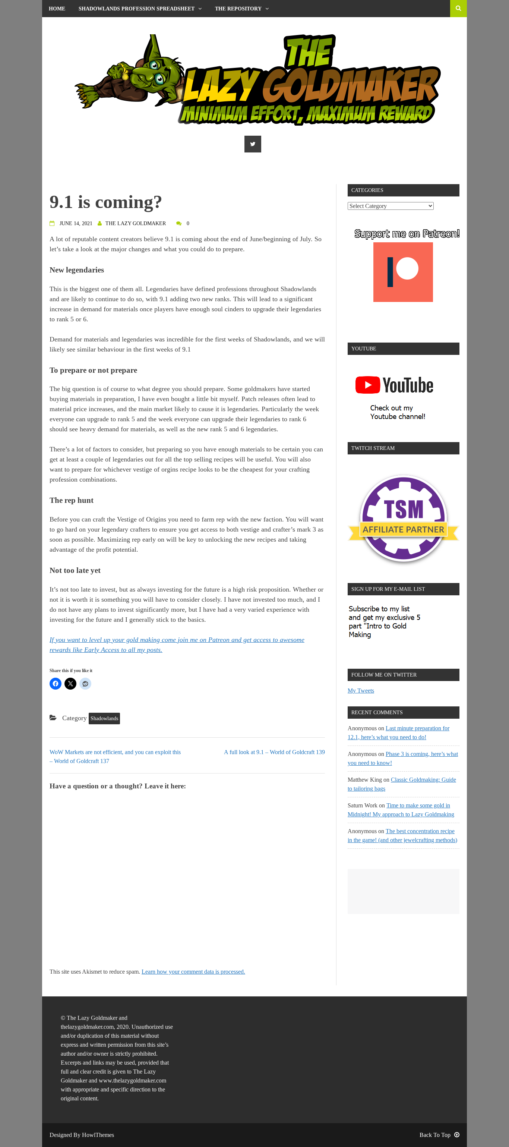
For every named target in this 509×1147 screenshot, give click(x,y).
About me (63, 26)
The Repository (238, 9)
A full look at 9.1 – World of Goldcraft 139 (274, 752)
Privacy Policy (119, 26)
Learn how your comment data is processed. (193, 971)
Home (57, 9)
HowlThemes (98, 1135)
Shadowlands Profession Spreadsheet (137, 9)
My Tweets (361, 690)
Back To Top (435, 1135)
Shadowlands (104, 718)
